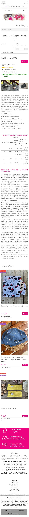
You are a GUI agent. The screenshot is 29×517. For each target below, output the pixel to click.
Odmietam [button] (21, 510)
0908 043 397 (15, 489)
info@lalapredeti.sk (16, 490)
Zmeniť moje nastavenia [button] (14, 513)
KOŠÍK (8, 6)
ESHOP (4, 30)
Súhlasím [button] (8, 510)
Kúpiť (25, 313)
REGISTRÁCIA (21, 6)
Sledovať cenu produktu (10, 72)
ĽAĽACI (10, 30)
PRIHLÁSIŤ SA (14, 6)
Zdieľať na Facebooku (10, 69)
